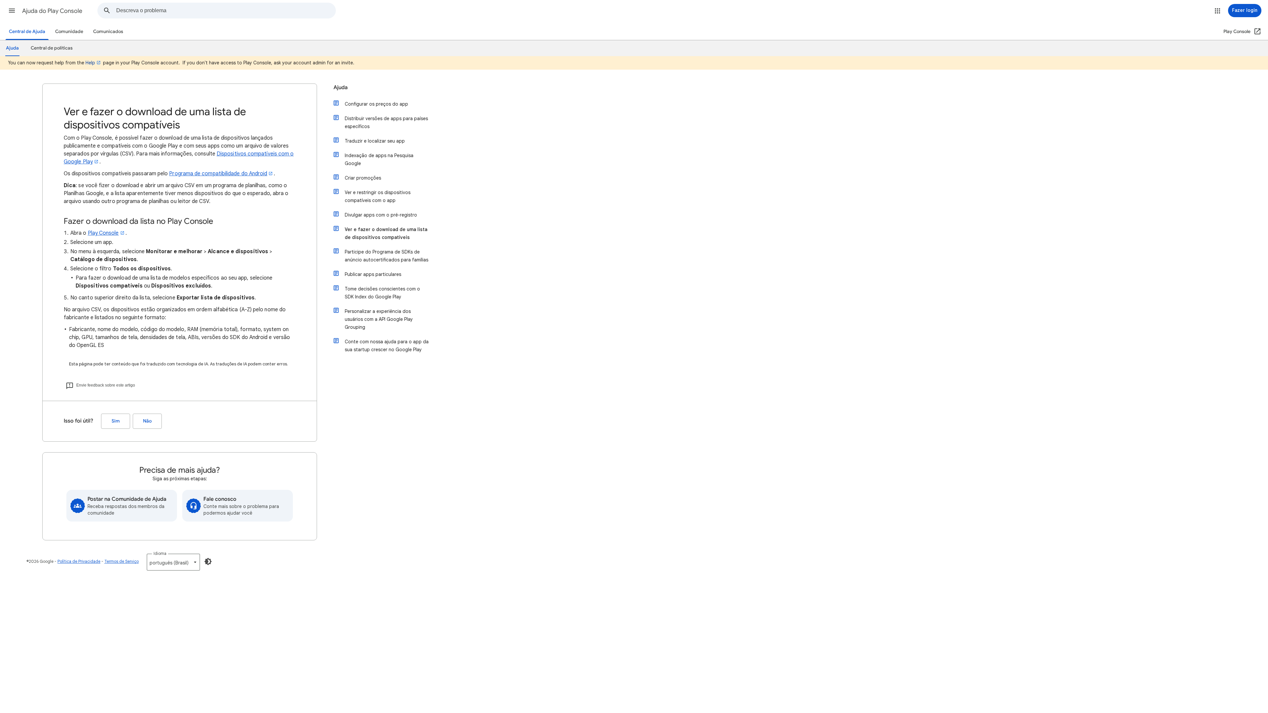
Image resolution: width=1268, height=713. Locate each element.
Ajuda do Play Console (52, 11)
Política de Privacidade (78, 561)
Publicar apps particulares (373, 274)
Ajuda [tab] (12, 48)
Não (147, 421)
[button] (12, 10)
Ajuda (341, 87)
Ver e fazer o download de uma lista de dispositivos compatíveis (386, 233)
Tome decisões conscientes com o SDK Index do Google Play (382, 293)
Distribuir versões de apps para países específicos (386, 122)
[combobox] (225, 10)
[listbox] (173, 562)
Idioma (160, 553)
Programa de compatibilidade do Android (218, 173)
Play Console (103, 233)
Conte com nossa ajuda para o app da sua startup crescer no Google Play (387, 346)
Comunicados (108, 31)
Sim (116, 421)
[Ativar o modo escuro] (208, 561)
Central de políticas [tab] (52, 48)
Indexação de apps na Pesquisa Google (379, 159)
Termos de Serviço (121, 561)
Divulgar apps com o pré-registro (381, 215)
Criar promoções (363, 178)
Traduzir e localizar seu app (375, 141)
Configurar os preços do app (376, 104)
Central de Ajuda (27, 31)
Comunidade (69, 31)
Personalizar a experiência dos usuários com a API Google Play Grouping (379, 319)
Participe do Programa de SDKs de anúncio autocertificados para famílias (386, 256)
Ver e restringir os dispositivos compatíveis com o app (377, 196)
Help (90, 63)
